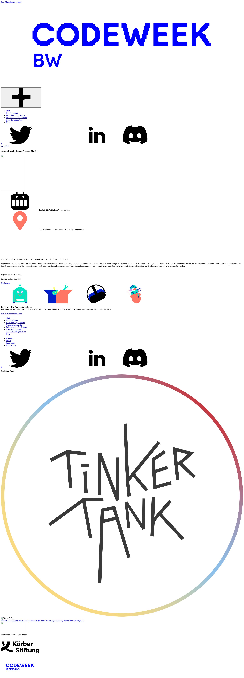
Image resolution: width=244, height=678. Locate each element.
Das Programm (12, 320)
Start (8, 318)
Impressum (10, 343)
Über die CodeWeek (14, 329)
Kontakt (9, 338)
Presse (8, 341)
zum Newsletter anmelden (11, 314)
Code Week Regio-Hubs (16, 332)
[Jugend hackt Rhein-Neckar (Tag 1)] (13, 190)
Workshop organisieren (15, 323)
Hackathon (5, 283)
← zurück (5, 146)
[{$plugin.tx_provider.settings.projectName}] (122, 86)
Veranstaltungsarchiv (14, 325)
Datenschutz (11, 345)
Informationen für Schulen (16, 327)
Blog (8, 334)
